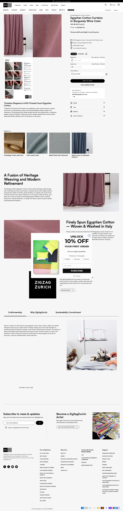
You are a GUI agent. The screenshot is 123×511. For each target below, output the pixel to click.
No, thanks (76, 276)
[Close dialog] (89, 235)
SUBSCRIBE (77, 271)
